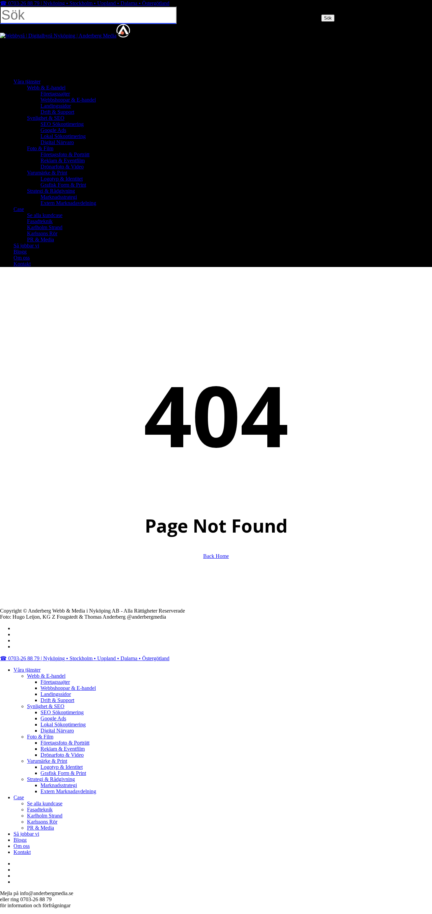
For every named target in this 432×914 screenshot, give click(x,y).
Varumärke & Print (47, 761)
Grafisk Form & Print (63, 773)
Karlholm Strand (44, 815)
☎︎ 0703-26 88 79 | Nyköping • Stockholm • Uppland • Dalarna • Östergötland (84, 3)
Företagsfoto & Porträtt (64, 743)
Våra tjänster (27, 670)
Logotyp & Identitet (61, 767)
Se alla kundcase (44, 803)
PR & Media (40, 828)
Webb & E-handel (46, 676)
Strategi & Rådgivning (51, 779)
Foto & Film (40, 737)
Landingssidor (55, 694)
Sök (328, 18)
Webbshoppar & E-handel (68, 688)
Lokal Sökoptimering (63, 724)
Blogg (20, 840)
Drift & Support (57, 700)
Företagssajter (55, 682)
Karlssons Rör (42, 822)
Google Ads (53, 718)
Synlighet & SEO (45, 706)
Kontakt (22, 852)
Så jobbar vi (26, 834)
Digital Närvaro (57, 730)
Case (19, 797)
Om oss (22, 846)
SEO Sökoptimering (62, 712)
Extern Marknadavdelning (68, 791)
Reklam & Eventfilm (62, 749)
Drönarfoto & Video (62, 755)
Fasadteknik (40, 809)
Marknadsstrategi (58, 785)
